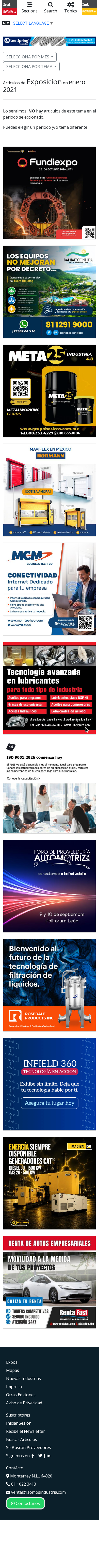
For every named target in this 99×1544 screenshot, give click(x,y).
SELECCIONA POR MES (27, 57)
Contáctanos (27, 1503)
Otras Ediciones (21, 1394)
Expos (12, 1362)
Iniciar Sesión (18, 1423)
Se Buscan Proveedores (28, 1447)
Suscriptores (18, 1415)
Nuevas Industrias (23, 1378)
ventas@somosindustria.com (38, 1492)
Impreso (14, 1386)
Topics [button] (70, 11)
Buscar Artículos (21, 1439)
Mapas (12, 1370)
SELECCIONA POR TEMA (29, 66)
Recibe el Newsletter (25, 1431)
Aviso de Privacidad (24, 1403)
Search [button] (50, 11)
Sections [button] (30, 11)
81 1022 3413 (23, 1484)
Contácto (14, 1468)
